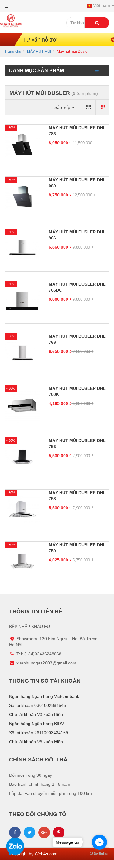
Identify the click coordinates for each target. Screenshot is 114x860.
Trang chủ (13, 51)
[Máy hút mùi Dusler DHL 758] (22, 509)
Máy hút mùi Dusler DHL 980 (77, 182)
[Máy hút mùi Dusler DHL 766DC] (22, 300)
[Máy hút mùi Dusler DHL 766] (22, 353)
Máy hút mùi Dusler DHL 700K (77, 391)
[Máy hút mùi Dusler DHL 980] (22, 196)
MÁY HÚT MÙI (39, 51)
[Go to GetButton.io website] (99, 854)
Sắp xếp (62, 107)
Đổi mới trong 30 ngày (30, 775)
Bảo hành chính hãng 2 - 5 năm (39, 784)
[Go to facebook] (99, 842)
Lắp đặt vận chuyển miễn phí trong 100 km (50, 793)
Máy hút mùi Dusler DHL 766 (77, 339)
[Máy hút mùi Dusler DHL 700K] (22, 405)
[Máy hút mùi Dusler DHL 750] (22, 561)
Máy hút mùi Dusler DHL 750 (77, 547)
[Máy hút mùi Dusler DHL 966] (22, 248)
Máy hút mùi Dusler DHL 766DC (77, 287)
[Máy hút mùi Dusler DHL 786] (22, 144)
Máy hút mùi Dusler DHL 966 (77, 234)
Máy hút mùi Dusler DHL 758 (77, 495)
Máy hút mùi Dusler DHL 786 (77, 130)
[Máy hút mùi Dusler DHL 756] (22, 457)
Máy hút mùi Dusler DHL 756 (77, 443)
